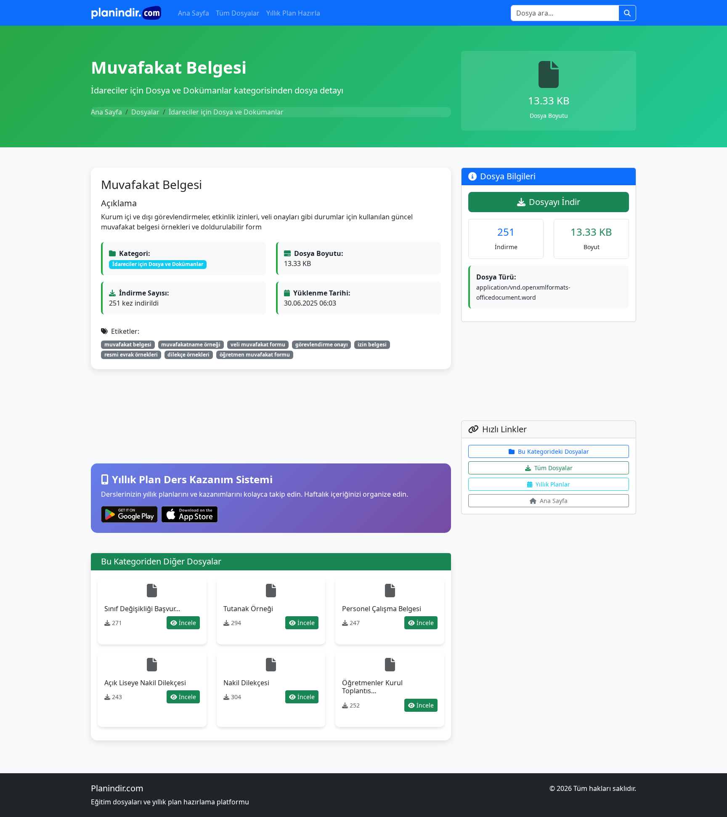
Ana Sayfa (193, 13)
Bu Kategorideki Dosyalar (553, 451)
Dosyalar (145, 112)
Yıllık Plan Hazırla (293, 13)
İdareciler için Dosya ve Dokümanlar (226, 112)
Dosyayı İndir (554, 202)
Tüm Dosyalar (238, 13)
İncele (187, 623)
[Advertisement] (271, 416)
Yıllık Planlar (553, 484)
